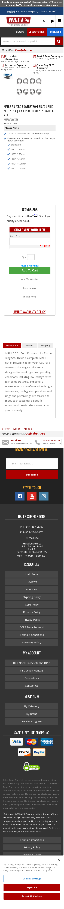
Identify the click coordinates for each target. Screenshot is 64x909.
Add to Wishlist (29, 279)
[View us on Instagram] (43, 496)
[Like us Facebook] (20, 496)
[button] (32, 41)
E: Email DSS (32, 538)
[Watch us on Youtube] (31, 496)
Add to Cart (30, 270)
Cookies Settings (32, 878)
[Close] (59, 860)
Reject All (32, 887)
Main (16, 429)
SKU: (7, 123)
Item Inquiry (29, 288)
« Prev (5, 429)
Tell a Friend (29, 296)
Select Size (15, 236)
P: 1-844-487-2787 (32, 526)
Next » (28, 429)
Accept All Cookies (32, 896)
